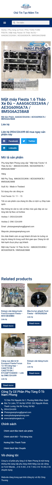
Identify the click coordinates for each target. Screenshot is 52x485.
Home (4, 30)
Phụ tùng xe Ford (15, 30)
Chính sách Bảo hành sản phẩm (18, 431)
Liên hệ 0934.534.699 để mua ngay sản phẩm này (23, 133)
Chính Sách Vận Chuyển (15, 448)
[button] (5, 23)
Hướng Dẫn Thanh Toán (15, 442)
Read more (8, 326)
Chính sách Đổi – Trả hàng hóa (18, 437)
